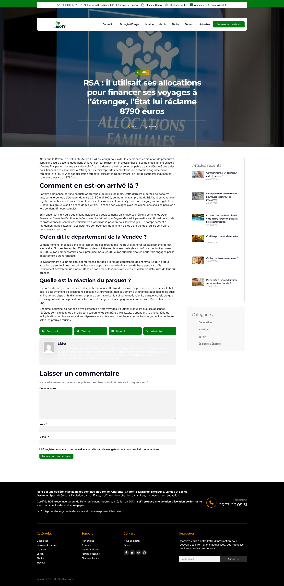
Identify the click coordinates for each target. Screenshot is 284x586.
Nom (43, 424)
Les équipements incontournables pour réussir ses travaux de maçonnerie (221, 196)
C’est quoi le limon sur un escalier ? (221, 258)
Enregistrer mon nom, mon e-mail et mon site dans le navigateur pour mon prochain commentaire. (101, 449)
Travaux (189, 24)
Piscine (175, 24)
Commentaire (48, 388)
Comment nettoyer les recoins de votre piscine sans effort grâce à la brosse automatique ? (221, 218)
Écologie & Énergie (129, 24)
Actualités (204, 24)
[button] (55, 331)
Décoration (108, 24)
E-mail (44, 436)
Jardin (162, 24)
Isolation (149, 24)
